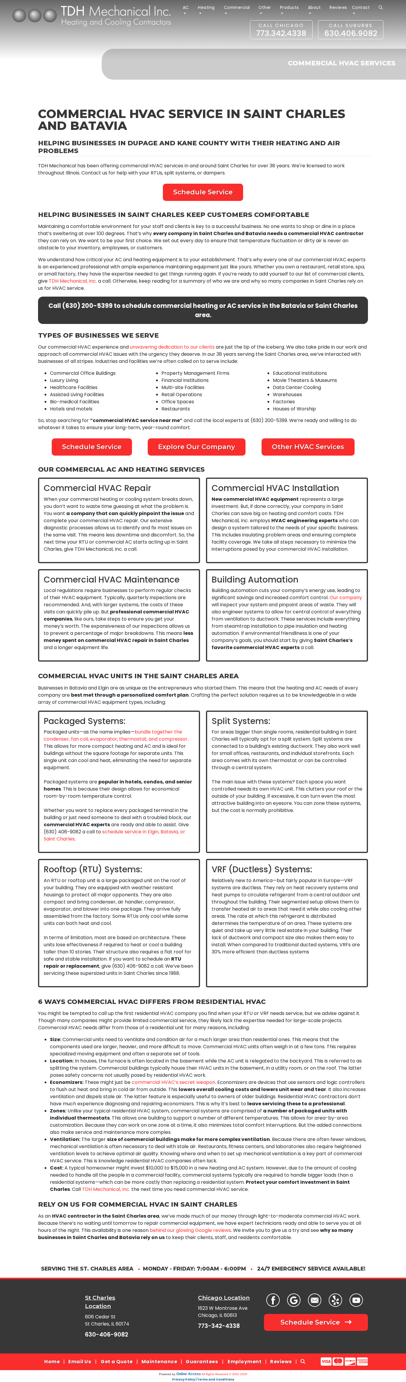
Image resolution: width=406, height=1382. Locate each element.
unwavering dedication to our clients (172, 347)
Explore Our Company (196, 447)
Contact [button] (361, 7)
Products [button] (289, 7)
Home (52, 1361)
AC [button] (186, 7)
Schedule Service (203, 192)
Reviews (338, 7)
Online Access (188, 1374)
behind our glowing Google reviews (190, 1230)
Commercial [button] (237, 7)
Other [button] (265, 7)
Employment (245, 1361)
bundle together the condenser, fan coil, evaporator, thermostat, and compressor (116, 735)
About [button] (314, 7)
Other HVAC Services (308, 447)
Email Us (79, 1361)
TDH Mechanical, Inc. (73, 281)
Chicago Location (224, 1297)
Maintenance (159, 1361)
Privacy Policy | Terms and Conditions (203, 1379)
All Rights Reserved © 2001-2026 (224, 1374)
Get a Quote (117, 1361)
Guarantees (202, 1361)
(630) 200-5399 (87, 305)
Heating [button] (206, 7)
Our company (346, 597)
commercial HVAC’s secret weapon (173, 1082)
